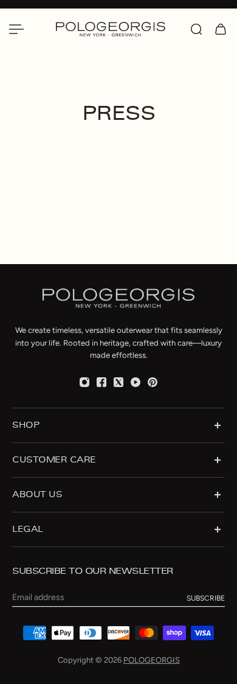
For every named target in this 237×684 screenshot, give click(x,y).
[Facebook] (101, 382)
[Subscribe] (206, 598)
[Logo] (117, 29)
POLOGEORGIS (151, 660)
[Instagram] (84, 382)
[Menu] (16, 29)
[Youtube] (135, 382)
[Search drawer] (196, 29)
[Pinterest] (152, 382)
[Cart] (220, 29)
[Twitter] (118, 382)
